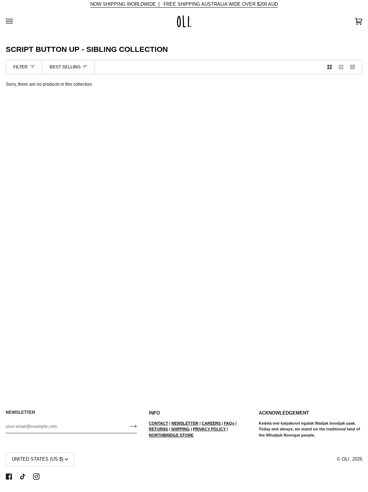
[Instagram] (36, 476)
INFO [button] (154, 413)
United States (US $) (37, 459)
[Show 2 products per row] (329, 67)
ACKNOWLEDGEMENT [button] (284, 413)
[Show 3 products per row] (341, 67)
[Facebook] (9, 476)
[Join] (127, 426)
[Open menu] (16, 21)
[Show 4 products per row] (354, 67)
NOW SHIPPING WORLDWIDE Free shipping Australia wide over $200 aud (184, 4)
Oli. (346, 459)
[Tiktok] (22, 476)
